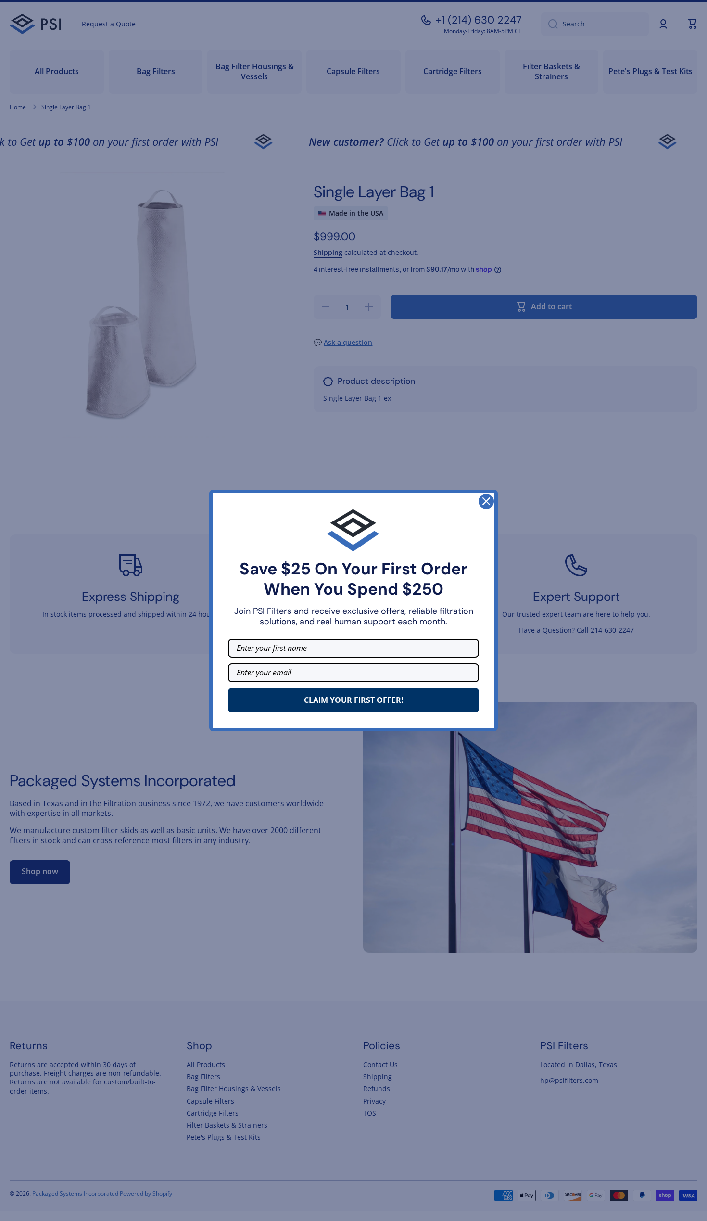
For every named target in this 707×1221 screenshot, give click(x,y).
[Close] (486, 501)
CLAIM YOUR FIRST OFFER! (354, 700)
